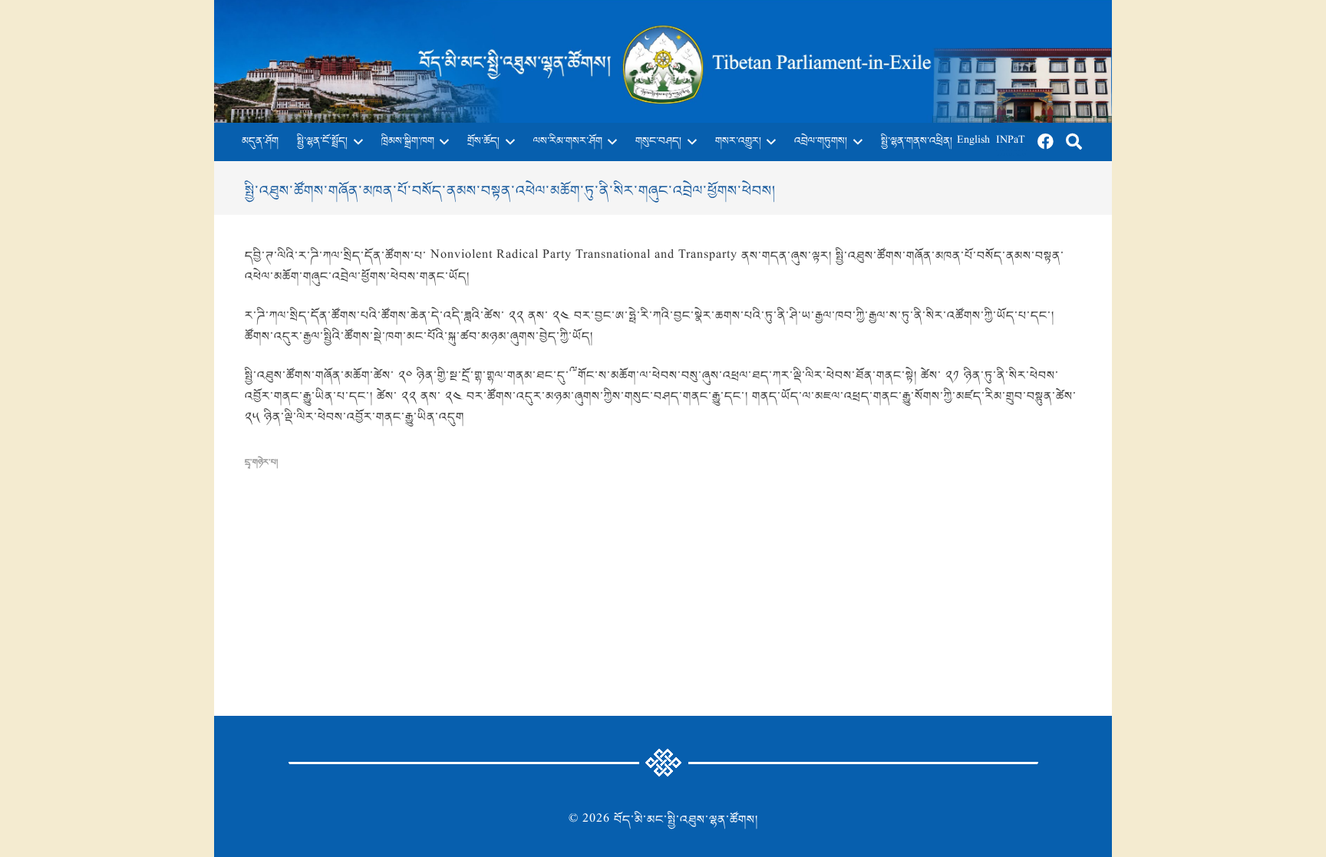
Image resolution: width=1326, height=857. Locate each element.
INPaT (1010, 141)
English (973, 141)
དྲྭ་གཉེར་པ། (261, 463)
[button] (355, 142)
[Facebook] (1046, 142)
